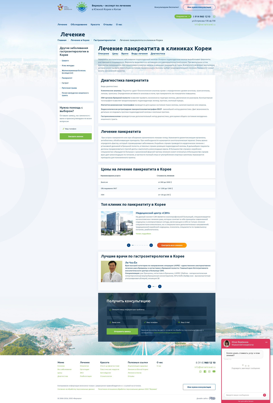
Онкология (84, 366)
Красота (95, 24)
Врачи (124, 53)
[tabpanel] (156, 223)
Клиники (61, 366)
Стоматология (106, 376)
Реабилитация (86, 376)
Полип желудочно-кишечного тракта (75, 94)
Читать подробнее (143, 234)
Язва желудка (68, 65)
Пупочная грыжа (69, 88)
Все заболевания (65, 369)
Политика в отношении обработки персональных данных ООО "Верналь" (127, 389)
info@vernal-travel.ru (205, 24)
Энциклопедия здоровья (138, 366)
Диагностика (158, 53)
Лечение (62, 24)
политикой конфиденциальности (167, 333)
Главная (62, 40)
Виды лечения (140, 53)
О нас (119, 24)
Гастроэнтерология (104, 40)
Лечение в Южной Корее (138, 369)
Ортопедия (84, 369)
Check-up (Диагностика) (109, 366)
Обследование (79, 24)
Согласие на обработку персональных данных (76, 389)
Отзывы (107, 24)
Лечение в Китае (134, 373)
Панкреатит (67, 78)
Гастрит (65, 83)
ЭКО (81, 373)
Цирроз (65, 60)
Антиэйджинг (105, 373)
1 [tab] (153, 286)
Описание (103, 53)
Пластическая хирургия (109, 369)
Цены (115, 53)
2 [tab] (156, 286)
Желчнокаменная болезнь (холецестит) (74, 71)
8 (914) (205, 362)
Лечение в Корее (80, 40)
